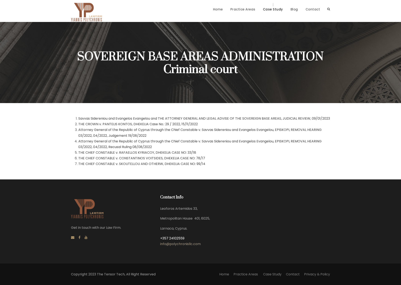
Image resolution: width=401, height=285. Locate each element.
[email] (72, 237)
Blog (294, 9)
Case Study (273, 9)
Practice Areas (242, 9)
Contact (313, 9)
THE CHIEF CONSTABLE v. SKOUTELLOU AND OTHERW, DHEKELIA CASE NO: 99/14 (141, 163)
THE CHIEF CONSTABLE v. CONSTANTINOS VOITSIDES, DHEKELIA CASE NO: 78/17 (141, 158)
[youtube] (86, 237)
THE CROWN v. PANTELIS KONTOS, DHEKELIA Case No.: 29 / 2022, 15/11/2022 (138, 124)
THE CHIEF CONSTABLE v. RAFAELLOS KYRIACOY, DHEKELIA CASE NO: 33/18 (137, 152)
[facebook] (79, 237)
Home (218, 9)
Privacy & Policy (317, 274)
